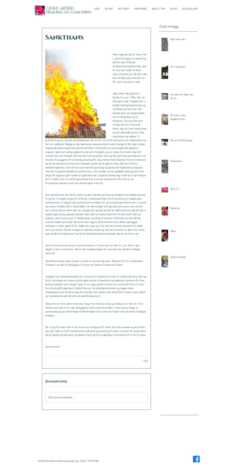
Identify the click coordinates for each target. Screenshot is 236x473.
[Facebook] (196, 459)
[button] (123, 9)
